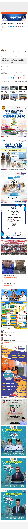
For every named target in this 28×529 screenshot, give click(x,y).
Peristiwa (7, 285)
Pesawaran (9, 285)
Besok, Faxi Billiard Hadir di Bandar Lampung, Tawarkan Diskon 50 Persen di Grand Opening (22, 91)
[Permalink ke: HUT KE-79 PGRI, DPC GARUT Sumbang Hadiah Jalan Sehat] (5, 96)
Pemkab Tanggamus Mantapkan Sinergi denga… (9, 340)
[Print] (2, 49)
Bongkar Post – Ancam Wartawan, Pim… (9, 275)
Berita (8, 277)
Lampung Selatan (11, 277)
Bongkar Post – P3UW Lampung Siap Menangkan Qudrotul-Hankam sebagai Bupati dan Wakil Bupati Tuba (22, 100)
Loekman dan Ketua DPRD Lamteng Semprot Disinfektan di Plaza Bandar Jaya (21, 81)
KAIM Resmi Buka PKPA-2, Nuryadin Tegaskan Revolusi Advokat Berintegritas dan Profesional (13, 100)
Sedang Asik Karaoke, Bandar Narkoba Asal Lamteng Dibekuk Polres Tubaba (6, 81)
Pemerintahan (14, 277)
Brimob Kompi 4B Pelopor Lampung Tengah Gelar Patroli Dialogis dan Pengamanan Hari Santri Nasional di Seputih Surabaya (14, 61)
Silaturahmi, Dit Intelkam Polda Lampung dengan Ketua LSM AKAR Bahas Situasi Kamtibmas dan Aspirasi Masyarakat (5, 91)
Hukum (5, 285)
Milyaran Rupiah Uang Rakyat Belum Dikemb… (10, 283)
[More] (3, 49)
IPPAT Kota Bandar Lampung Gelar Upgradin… (9, 332)
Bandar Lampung (6, 277)
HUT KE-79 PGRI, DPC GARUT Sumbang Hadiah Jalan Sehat (4, 99)
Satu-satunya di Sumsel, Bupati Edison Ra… (9, 335)
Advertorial (5, 334)
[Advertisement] (14, 7)
